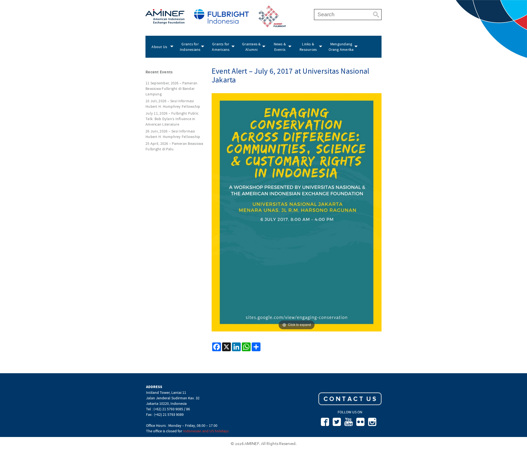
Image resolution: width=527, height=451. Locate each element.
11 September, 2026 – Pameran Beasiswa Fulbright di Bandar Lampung (171, 88)
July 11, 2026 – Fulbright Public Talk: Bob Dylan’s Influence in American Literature (171, 119)
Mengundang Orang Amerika (341, 46)
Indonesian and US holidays (206, 430)
